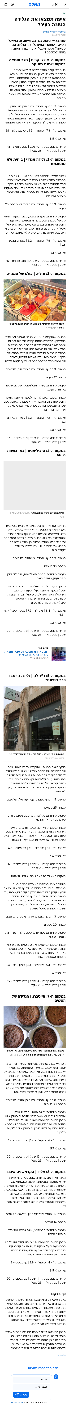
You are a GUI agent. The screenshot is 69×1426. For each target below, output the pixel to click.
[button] (54, 4)
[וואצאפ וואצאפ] (12, 4)
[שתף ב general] (6, 4)
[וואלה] (34, 4)
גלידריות (62, 1355)
